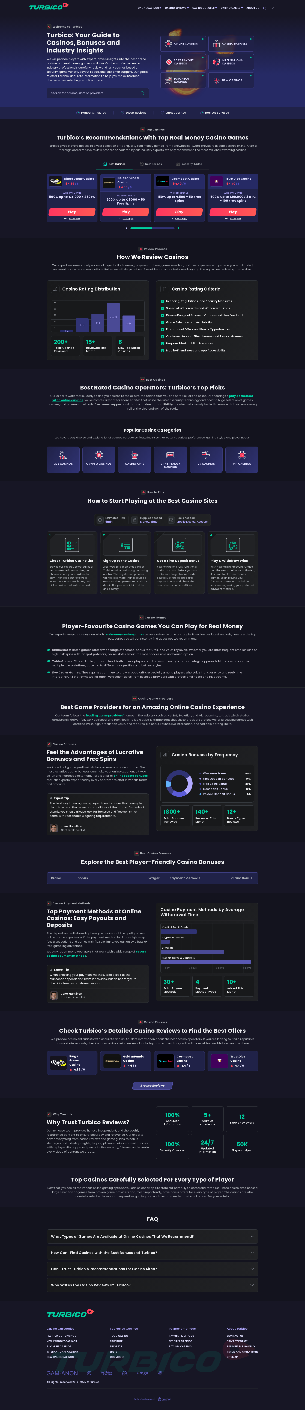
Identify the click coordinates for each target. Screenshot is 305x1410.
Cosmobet (117, 1357)
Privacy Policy (237, 1341)
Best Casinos (117, 164)
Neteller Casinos (180, 1341)
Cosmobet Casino (185, 179)
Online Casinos (148, 8)
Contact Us (235, 1336)
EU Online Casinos (59, 1346)
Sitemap (232, 1357)
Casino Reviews (175, 8)
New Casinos (153, 164)
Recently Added (192, 164)
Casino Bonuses (203, 8)
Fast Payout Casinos (61, 1336)
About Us (252, 8)
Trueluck (116, 1341)
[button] (126, 228)
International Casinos (63, 1351)
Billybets (116, 1346)
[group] (72, 1063)
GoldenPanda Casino (128, 180)
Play (72, 212)
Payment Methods (181, 1336)
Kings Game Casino (79, 179)
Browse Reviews (152, 1086)
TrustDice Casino (238, 179)
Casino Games (230, 8)
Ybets (113, 1351)
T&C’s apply (74, 218)
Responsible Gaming (241, 1346)
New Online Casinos (60, 1357)
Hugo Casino (119, 1336)
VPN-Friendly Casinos (62, 1341)
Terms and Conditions (242, 1351)
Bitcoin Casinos (180, 1346)
